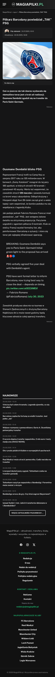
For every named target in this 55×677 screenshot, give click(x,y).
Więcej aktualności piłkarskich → (27, 513)
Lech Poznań (27, 643)
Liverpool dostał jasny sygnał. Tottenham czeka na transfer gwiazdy (25, 472)
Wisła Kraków (27, 652)
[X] (34, 544)
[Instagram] (27, 544)
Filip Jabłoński (15, 31)
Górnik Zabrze (27, 656)
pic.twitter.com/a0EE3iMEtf (22, 288)
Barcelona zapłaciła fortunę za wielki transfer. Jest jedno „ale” (25, 417)
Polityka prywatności (27, 572)
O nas (27, 563)
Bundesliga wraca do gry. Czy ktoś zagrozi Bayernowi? (26, 494)
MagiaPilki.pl (7, 12)
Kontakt (28, 599)
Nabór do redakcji (27, 567)
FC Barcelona (27, 621)
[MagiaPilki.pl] (27, 4)
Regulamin (27, 580)
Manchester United (27, 630)
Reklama (27, 595)
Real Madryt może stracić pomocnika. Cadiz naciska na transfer (27, 460)
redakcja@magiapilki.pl (27, 607)
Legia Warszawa (27, 660)
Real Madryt (27, 625)
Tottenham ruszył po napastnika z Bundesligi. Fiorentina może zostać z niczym (27, 483)
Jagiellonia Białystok (27, 647)
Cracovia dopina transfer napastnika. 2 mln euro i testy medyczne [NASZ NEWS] (27, 440)
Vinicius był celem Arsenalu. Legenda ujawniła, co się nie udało (26, 406)
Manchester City (28, 634)
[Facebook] (21, 544)
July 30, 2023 (36, 296)
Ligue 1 (15, 12)
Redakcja (27, 558)
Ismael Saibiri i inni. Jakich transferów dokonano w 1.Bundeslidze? (25, 504)
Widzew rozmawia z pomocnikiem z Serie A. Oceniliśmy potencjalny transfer (27, 429)
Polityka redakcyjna (27, 576)
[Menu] (4, 4)
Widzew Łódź (27, 638)
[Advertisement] (27, 136)
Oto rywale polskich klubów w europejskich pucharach (26, 451)
